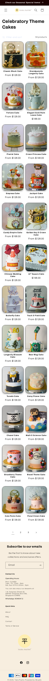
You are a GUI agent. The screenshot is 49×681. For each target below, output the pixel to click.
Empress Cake (13, 193)
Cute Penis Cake (13, 516)
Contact (8, 621)
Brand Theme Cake (36, 475)
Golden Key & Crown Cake (36, 234)
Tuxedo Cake (13, 396)
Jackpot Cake (36, 193)
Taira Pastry (19, 680)
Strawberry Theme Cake (13, 476)
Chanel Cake (13, 435)
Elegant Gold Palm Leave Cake (36, 114)
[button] (6, 10)
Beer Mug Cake (36, 355)
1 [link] (13, 532)
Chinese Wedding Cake (12, 275)
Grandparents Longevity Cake (36, 72)
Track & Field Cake (36, 316)
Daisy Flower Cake (36, 396)
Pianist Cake (13, 154)
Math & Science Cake (36, 435)
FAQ (7, 617)
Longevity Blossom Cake (13, 356)
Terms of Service (12, 626)
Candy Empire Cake (12, 233)
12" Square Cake (36, 274)
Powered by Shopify (33, 680)
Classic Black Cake (12, 71)
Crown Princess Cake (36, 154)
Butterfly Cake (13, 316)
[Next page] (36, 532)
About (7, 612)
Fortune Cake (12, 113)
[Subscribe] (40, 565)
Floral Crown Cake (36, 516)
